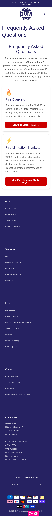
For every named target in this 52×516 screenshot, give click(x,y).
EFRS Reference (13, 274)
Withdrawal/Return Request (18, 395)
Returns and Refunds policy (18, 322)
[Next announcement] (47, 3)
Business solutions (13, 262)
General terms (12, 310)
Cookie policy (11, 347)
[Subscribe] (40, 485)
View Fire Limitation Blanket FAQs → (26, 181)
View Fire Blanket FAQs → (26, 125)
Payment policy (12, 341)
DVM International (21, 511)
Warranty (9, 335)
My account (10, 208)
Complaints (10, 389)
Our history (10, 268)
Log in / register (12, 226)
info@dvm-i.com (12, 376)
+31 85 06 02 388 (13, 382)
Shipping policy (12, 328)
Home (8, 256)
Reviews (9, 280)
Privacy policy (11, 316)
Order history (11, 214)
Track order (10, 220)
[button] (5, 14)
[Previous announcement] (5, 3)
